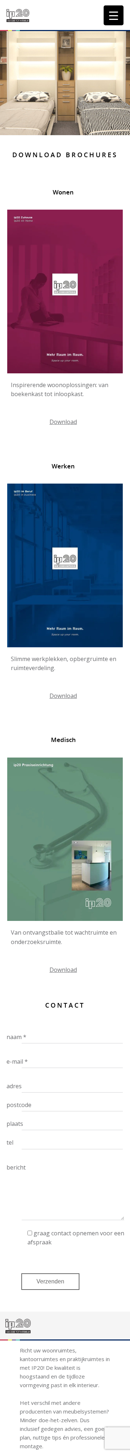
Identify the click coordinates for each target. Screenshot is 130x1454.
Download (63, 422)
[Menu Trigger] (114, 15)
